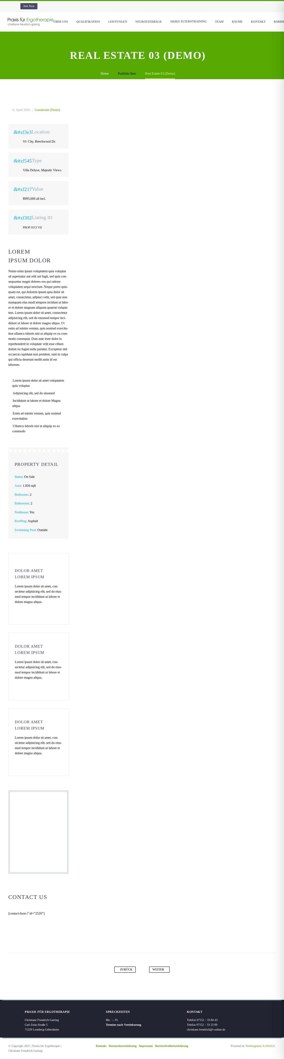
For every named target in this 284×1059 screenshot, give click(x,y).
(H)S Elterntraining (188, 21)
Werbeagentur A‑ (260, 1046)
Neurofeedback (148, 21)
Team (219, 21)
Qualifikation (88, 21)
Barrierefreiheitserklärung (171, 1046)
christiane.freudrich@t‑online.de (206, 1029)
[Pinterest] (138, 939)
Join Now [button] (29, 6)
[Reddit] (161, 939)
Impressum (146, 1046)
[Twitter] (130, 939)
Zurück (126, 969)
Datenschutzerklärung (123, 1046)
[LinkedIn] (153, 939)
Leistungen (117, 21)
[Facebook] (122, 939)
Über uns (60, 21)
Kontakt (258, 21)
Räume (237, 21)
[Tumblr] (145, 939)
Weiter (158, 969)
